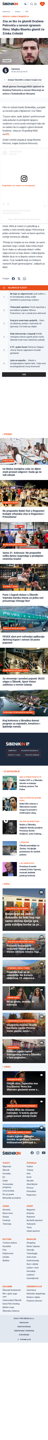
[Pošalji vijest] (35, 4)
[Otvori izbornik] (42, 4)
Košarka (30, 1213)
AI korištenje (24, 1335)
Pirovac (30, 1188)
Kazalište (7, 1246)
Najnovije (7, 1166)
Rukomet (31, 1217)
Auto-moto (31, 1257)
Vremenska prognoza (8, 1185)
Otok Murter (32, 1184)
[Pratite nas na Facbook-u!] (32, 1152)
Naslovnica (6, 12)
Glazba (6, 1217)
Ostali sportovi (33, 1231)
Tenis (29, 1227)
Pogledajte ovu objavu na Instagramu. (18, 185)
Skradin (30, 1180)
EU (4, 1177)
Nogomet (31, 1209)
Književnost (8, 1253)
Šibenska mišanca (11, 1311)
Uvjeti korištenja (24, 1327)
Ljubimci (30, 1275)
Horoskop (31, 1271)
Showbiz (6, 1209)
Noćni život (8, 1213)
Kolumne (7, 1286)
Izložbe (6, 1257)
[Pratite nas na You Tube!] (43, 1153)
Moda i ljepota (33, 1246)
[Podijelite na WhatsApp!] (24, 278)
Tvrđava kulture (10, 1243)
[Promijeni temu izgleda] (26, 4)
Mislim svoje (8, 1307)
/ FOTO (6, 884)
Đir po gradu (8, 1194)
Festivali (6, 1220)
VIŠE (24, 375)
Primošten (31, 1191)
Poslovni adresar (32, 755)
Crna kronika (8, 1191)
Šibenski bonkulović (12, 1290)
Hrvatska (7, 1173)
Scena (6, 1206)
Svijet (5, 1180)
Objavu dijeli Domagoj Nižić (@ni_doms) (24, 219)
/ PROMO (7, 434)
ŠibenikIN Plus (34, 1286)
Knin (29, 1173)
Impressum (24, 1322)
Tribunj (30, 1170)
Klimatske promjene (12, 1198)
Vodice (30, 1166)
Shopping (31, 1243)
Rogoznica (31, 1195)
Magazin (31, 1239)
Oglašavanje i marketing (24, 1331)
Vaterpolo (31, 1224)
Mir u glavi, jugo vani (10, 1295)
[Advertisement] (24, 406)
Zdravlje (30, 1250)
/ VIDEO (6, 1066)
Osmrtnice (12, 751)
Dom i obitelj (32, 1264)
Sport (30, 1206)
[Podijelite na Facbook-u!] (13, 278)
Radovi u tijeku (14, 755)
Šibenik (6, 1170)
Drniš (29, 1177)
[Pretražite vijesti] (31, 4)
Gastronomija (33, 1260)
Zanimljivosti (32, 1278)
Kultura (17, 12)
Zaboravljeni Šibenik (12, 1300)
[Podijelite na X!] (18, 278)
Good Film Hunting (11, 1304)
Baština (6, 1260)
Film (26, 12)
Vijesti (6, 1163)
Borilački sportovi (34, 1220)
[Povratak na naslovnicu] (13, 3)
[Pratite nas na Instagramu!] (37, 1152)
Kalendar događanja (29, 751)
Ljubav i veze (33, 1267)
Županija (31, 1163)
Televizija (7, 1224)
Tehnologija (32, 1253)
